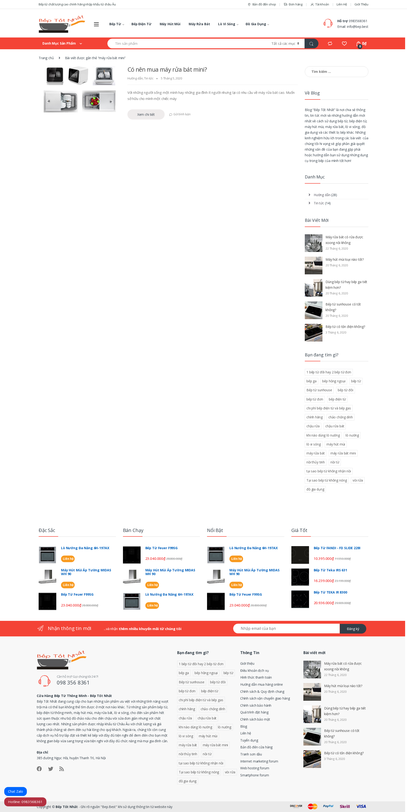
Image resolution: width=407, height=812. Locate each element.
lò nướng (352, 435)
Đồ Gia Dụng (256, 24)
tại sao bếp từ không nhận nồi (328, 471)
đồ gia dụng (315, 489)
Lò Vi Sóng (226, 24)
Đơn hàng (295, 4)
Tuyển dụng (249, 740)
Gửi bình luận (182, 114)
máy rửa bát (315, 453)
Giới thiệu (247, 663)
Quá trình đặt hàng (254, 712)
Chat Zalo (15, 791)
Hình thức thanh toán (256, 677)
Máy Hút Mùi (170, 24)
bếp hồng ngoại (333, 381)
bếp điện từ (337, 399)
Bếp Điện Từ (141, 24)
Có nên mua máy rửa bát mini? (167, 69)
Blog (243, 726)
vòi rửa (358, 480)
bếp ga (311, 381)
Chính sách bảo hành (255, 705)
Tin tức (148, 78)
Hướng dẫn (135, 78)
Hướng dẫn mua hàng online (261, 684)
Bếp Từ (115, 24)
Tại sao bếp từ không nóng (326, 480)
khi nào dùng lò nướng (323, 435)
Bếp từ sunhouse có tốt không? (343, 307)
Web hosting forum (254, 768)
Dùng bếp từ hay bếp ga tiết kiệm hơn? (346, 285)
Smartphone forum (254, 775)
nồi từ (334, 462)
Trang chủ (46, 58)
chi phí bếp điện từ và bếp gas (328, 408)
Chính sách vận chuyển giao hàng (265, 698)
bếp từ (356, 381)
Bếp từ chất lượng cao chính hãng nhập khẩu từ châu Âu (77, 4)
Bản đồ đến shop (264, 4)
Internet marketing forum (259, 761)
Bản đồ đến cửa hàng (256, 747)
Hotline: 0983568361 (25, 801)
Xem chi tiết (146, 114)
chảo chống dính (340, 417)
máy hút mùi (335, 444)
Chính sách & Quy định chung (262, 691)
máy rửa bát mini (343, 453)
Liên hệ (67, 559)
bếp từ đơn (314, 399)
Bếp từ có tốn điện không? (345, 326)
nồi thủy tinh (315, 462)
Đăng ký (353, 629)
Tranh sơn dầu (251, 754)
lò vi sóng (313, 444)
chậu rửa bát (334, 426)
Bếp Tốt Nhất (66, 806)
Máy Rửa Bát (199, 24)
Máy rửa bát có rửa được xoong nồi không (344, 240)
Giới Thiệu (361, 4)
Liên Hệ (342, 4)
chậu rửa (313, 426)
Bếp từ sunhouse (319, 390)
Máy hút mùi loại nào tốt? (345, 259)
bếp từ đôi (345, 390)
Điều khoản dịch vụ (254, 670)
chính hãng (314, 417)
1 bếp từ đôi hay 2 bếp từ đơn (328, 372)
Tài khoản (322, 4)
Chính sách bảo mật (255, 719)
